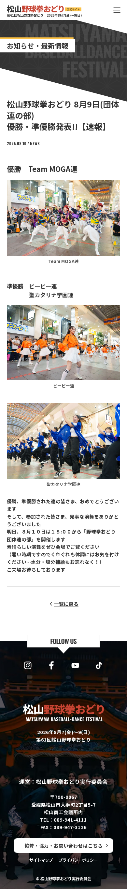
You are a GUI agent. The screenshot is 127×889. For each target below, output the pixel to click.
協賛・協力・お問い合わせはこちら (63, 845)
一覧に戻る (66, 603)
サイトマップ (41, 860)
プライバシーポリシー (78, 860)
